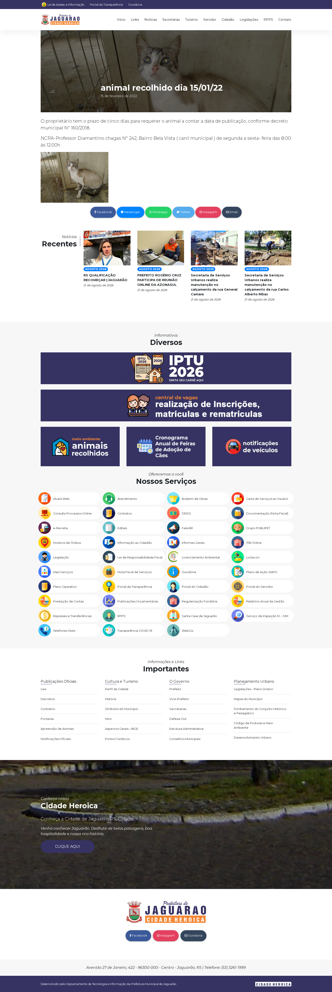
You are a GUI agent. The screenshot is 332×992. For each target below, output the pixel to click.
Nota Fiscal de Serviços (134, 572)
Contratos (124, 513)
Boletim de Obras (195, 499)
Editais (122, 528)
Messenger (131, 212)
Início (121, 20)
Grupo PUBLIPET (258, 528)
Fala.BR (187, 528)
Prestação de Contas (68, 601)
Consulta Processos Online (72, 513)
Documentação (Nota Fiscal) (267, 513)
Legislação (61, 557)
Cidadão (228, 20)
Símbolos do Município (121, 709)
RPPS (268, 20)
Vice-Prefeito (179, 699)
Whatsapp (160, 212)
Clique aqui (67, 846)
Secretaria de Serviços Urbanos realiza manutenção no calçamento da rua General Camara (214, 284)
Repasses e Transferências (72, 616)
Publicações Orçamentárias (137, 601)
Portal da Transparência (106, 4)
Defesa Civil (177, 719)
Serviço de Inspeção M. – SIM (267, 616)
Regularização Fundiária (199, 601)
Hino (108, 719)
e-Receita (60, 528)
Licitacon (253, 557)
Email (233, 212)
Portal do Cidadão (195, 586)
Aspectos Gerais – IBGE (121, 728)
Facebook (104, 212)
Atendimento (127, 499)
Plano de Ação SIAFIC (262, 572)
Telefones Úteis (64, 630)
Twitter (185, 212)
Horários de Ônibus (67, 542)
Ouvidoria (135, 4)
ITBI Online (254, 542)
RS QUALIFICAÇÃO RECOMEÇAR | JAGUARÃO (105, 277)
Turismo (191, 20)
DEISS (186, 513)
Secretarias (171, 20)
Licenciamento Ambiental (201, 557)
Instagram (209, 212)
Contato (284, 20)
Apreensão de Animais (57, 728)
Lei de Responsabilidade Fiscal (139, 557)
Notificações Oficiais (56, 739)
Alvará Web (61, 499)
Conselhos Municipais (184, 739)
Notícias (150, 20)
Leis (43, 689)
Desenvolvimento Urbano (252, 737)
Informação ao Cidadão (134, 542)
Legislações (249, 20)
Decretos (48, 699)
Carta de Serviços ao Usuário (267, 499)
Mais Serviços (63, 572)
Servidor (209, 20)
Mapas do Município (248, 699)
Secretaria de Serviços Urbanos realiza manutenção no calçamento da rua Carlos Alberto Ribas (267, 284)
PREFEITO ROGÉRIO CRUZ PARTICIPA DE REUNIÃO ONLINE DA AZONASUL (159, 280)
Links (135, 20)
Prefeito (175, 689)
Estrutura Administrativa (186, 728)
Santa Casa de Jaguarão (199, 616)
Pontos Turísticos (117, 739)
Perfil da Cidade (117, 689)
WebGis (187, 630)
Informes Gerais (193, 542)
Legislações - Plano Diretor (253, 689)
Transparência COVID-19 (134, 630)
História (110, 699)
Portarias (47, 719)
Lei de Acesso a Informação (65, 4)
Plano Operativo (65, 586)
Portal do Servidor (259, 586)
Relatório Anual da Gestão (265, 601)
